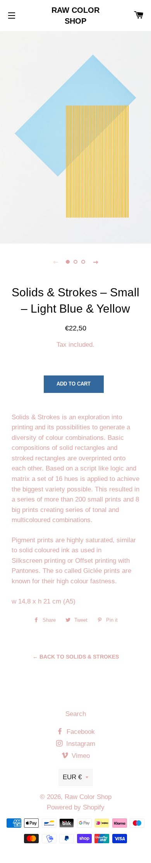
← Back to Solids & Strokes (76, 657)
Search (75, 714)
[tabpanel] (75, 136)
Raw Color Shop (75, 15)
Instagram (79, 743)
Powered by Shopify (76, 807)
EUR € (72, 777)
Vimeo (80, 755)
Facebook (80, 731)
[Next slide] (95, 261)
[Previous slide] (55, 261)
